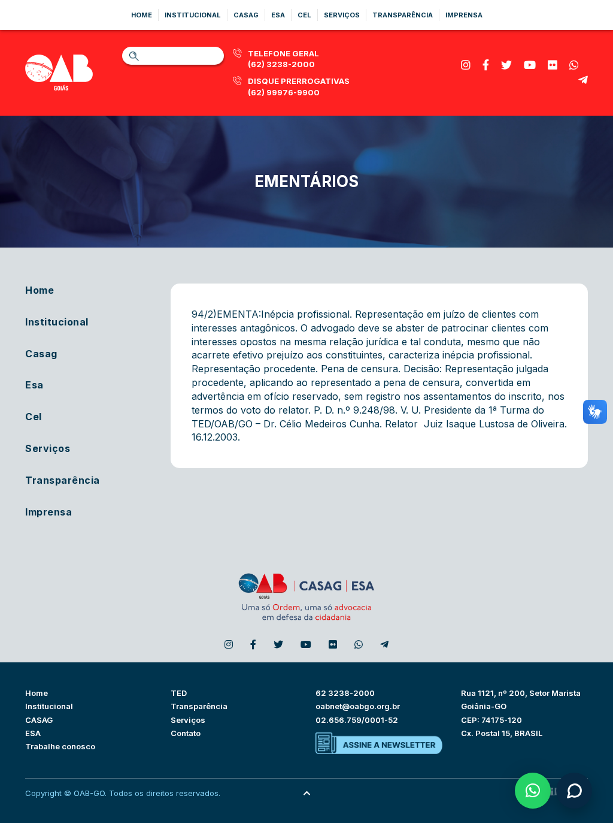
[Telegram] (583, 80)
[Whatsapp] (574, 65)
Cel (304, 15)
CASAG (39, 720)
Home (141, 15)
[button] (533, 791)
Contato (186, 733)
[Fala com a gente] (574, 791)
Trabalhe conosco (60, 746)
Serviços (342, 15)
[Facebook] (485, 65)
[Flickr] (552, 65)
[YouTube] (530, 65)
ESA (33, 733)
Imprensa (463, 15)
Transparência (402, 15)
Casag (246, 15)
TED (179, 693)
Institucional (193, 15)
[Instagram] (466, 65)
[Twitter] (506, 65)
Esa (278, 15)
